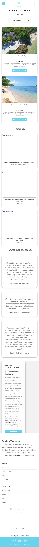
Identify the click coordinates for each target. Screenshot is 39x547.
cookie (21, 535)
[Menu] (3, 3)
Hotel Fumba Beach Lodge (19, 105)
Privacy (13, 535)
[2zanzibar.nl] (19, 3)
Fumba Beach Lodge (19, 56)
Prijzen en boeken (19, 70)
